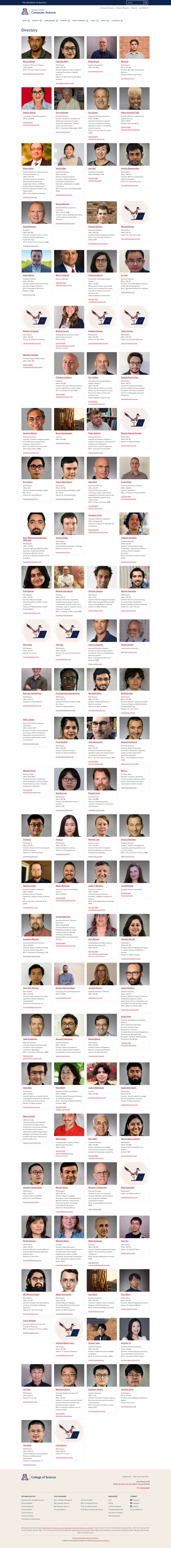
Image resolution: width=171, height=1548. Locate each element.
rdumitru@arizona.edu (128, 446)
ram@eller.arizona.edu (128, 1045)
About (25, 21)
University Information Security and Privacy (85, 1538)
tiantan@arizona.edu (128, 1253)
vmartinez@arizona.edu (31, 125)
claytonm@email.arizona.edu (66, 946)
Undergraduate (49, 21)
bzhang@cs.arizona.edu (64, 1416)
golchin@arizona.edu (95, 611)
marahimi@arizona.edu (96, 1056)
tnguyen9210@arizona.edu (32, 1007)
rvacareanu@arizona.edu (64, 1314)
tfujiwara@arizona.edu (128, 562)
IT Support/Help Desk (115, 1510)
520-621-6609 (60, 943)
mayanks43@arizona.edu (64, 1212)
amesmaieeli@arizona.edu (32, 562)
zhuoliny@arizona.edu (96, 1360)
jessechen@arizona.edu (129, 343)
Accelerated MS (86, 1500)
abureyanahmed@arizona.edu (33, 74)
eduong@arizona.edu (30, 499)
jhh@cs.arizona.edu (95, 664)
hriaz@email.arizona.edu (31, 1107)
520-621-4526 (93, 762)
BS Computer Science (61, 1506)
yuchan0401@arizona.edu (65, 1355)
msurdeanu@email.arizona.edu (99, 1265)
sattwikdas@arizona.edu (129, 399)
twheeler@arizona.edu (31, 1333)
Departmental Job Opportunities (32, 1500)
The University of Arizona (101, 1540)
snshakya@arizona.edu (129, 1156)
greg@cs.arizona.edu (63, 132)
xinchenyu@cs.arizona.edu (130, 1360)
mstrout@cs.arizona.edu (64, 1265)
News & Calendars (79, 21)
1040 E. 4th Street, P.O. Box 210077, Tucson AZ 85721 (131, 1484)
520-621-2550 (60, 343)
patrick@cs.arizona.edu (129, 652)
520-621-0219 (60, 1151)
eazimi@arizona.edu (30, 197)
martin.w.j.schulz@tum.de (32, 1143)
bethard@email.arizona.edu (65, 224)
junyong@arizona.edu (128, 1407)
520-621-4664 (28, 365)
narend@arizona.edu (63, 443)
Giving (110, 1503)
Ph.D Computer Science (89, 1506)
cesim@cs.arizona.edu (128, 499)
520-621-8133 (93, 402)
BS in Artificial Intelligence (63, 1500)
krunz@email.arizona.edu (31, 792)
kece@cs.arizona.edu (95, 764)
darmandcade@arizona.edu (130, 130)
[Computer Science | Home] (42, 11)
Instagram (135, 1503)
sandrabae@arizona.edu (64, 195)
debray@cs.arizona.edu (31, 453)
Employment (127, 1477)
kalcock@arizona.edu (95, 71)
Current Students (27, 1506)
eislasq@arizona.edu (128, 713)
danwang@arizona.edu (96, 1312)
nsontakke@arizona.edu (129, 1197)
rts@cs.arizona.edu (94, 1209)
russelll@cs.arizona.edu (96, 810)
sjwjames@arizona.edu (31, 1202)
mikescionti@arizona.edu (64, 1154)
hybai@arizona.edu (95, 181)
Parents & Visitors (27, 1516)
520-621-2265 (93, 178)
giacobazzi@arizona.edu (64, 615)
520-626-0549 (93, 530)
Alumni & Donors (27, 1513)
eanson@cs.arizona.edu (96, 139)
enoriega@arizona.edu (63, 998)
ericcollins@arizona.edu (96, 404)
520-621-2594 (93, 952)
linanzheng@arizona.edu (64, 1458)
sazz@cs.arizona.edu (63, 1056)
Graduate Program (122, 8)
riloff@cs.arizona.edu (63, 1110)
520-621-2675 (93, 137)
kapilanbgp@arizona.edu (129, 186)
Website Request (114, 1516)
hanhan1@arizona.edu (63, 659)
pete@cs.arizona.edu (95, 453)
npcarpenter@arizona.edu (32, 343)
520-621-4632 (145, 1488)
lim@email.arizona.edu (129, 788)
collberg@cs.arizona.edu (64, 397)
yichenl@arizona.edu (30, 857)
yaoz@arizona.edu (29, 1465)
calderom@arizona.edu (64, 285)
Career (93, 21)
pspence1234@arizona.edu (32, 1260)
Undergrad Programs (107, 8)
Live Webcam (144, 8)
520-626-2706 (93, 1263)
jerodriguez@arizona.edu (97, 1098)
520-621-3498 (93, 908)
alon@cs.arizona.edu (95, 509)
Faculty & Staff (26, 1510)
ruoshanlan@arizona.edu (64, 810)
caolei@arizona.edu (128, 292)
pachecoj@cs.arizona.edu (130, 1010)
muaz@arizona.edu (127, 79)
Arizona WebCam (136, 1510)
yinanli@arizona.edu (63, 854)
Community (116, 21)
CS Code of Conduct (115, 1513)
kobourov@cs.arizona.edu (130, 764)
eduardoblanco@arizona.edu (98, 244)
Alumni (103, 21)
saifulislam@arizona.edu (129, 1105)
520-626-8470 (126, 893)
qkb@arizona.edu (29, 295)
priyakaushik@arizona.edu (65, 757)
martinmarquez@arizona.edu (66, 901)
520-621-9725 (28, 123)
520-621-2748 (126, 1043)
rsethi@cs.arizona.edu (96, 1158)
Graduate (64, 21)
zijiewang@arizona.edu (129, 1309)
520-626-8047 (93, 506)
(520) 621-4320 (61, 283)
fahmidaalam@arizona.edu (65, 83)
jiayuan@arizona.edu (30, 1402)
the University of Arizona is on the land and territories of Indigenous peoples (67, 1528)
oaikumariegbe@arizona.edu (65, 710)
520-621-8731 (27, 790)
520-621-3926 (126, 127)
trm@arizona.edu (127, 896)
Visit (110, 1500)
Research (134, 8)
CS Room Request (114, 1506)
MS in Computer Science (89, 1503)
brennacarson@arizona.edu (65, 346)
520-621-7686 (60, 898)
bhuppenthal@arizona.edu (32, 706)
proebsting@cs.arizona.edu (32, 1058)
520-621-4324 (28, 1056)
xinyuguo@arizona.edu (31, 657)
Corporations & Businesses (30, 1519)
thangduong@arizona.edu (65, 499)
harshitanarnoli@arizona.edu (131, 959)
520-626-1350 (126, 497)
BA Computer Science (61, 1503)
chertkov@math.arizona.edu (32, 367)
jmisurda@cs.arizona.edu (31, 956)
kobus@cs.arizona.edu (30, 246)
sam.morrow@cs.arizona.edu (98, 954)
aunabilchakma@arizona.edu (98, 343)
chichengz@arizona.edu (96, 1411)
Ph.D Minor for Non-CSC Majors (92, 1510)
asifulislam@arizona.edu (96, 710)
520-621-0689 (93, 1156)
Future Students (26, 1503)
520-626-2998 (61, 1107)
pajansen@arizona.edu (31, 744)
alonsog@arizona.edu (128, 611)
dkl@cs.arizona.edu (127, 857)
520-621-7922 (93, 300)
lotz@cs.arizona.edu (95, 857)
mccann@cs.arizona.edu (96, 910)
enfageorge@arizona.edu (31, 613)
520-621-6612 (60, 395)
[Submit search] (146, 2)
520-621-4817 (60, 1414)
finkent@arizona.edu (63, 552)
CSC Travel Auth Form (141, 1477)
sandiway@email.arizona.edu (98, 532)
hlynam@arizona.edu (30, 908)
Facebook (135, 1500)
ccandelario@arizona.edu (97, 302)
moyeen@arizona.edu (30, 1314)
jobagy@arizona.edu (95, 998)
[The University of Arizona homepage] (34, 2)
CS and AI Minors (60, 1510)
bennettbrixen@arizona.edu (130, 239)
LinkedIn (135, 1506)
